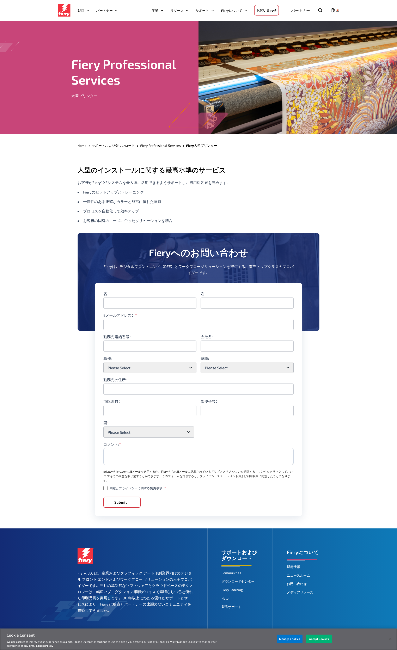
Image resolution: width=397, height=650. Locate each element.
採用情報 (293, 567)
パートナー (104, 10)
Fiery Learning (232, 590)
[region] (198, 639)
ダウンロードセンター (238, 581)
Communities (231, 573)
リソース (177, 10)
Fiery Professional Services (160, 145)
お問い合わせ (266, 10)
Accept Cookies (319, 638)
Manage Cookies (289, 638)
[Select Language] (335, 10)
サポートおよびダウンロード (113, 145)
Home (82, 145)
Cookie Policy (44, 645)
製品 (81, 10)
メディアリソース (300, 592)
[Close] (390, 639)
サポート (202, 10)
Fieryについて (231, 10)
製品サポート (231, 607)
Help (224, 598)
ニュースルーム (298, 575)
